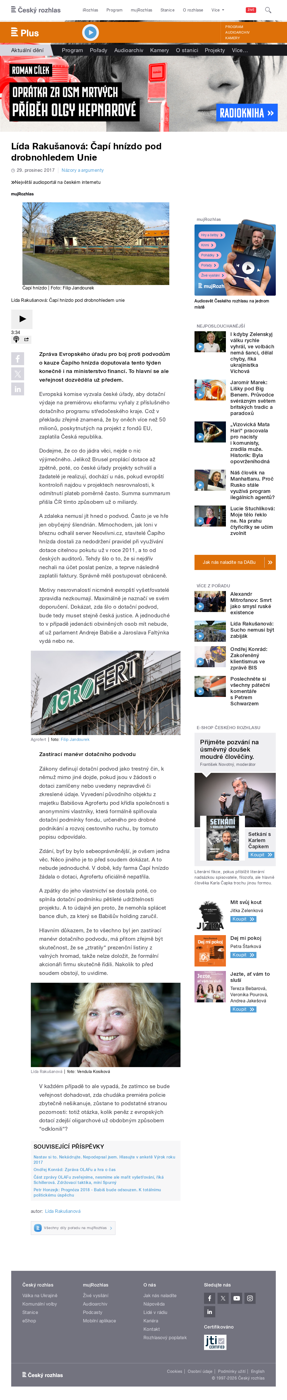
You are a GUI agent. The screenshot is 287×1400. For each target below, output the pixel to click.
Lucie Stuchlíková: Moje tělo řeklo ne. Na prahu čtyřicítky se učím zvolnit (252, 521)
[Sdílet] (26, 340)
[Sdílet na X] (17, 373)
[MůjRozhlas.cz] (22, 194)
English (258, 1371)
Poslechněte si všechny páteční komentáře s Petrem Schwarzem (250, 691)
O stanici (187, 50)
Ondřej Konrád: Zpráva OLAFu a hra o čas (75, 1169)
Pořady (99, 50)
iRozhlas (90, 10)
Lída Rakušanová (62, 1211)
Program (114, 10)
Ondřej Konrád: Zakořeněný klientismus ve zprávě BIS (248, 658)
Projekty (215, 50)
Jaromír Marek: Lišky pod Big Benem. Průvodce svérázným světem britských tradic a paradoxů (253, 397)
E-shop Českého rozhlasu (229, 727)
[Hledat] (268, 10)
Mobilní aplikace (99, 1320)
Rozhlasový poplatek (165, 1337)
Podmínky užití (232, 1371)
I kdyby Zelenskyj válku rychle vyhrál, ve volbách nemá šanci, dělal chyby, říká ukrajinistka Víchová (252, 352)
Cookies (174, 1371)
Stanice (168, 10)
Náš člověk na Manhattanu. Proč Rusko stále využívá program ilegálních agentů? (252, 485)
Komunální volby (39, 1304)
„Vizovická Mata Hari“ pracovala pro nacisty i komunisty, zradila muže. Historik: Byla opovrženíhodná (250, 442)
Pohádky (207, 255)
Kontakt (152, 1329)
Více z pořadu (213, 585)
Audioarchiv (237, 32)
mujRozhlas (141, 10)
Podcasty (93, 1312)
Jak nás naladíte (160, 1295)
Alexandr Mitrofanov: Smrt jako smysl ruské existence (251, 603)
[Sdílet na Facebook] (17, 358)
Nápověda (154, 1304)
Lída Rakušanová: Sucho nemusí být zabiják (252, 630)
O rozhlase (193, 10)
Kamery (232, 38)
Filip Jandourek (75, 739)
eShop (29, 1320)
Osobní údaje (200, 1371)
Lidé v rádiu (156, 1312)
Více (240, 50)
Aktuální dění (27, 50)
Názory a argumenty (83, 170)
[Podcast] (16, 340)
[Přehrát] (22, 319)
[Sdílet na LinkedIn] (17, 389)
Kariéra (151, 1320)
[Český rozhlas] (36, 10)
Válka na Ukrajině (39, 1295)
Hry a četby (209, 235)
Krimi (205, 245)
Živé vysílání (210, 275)
